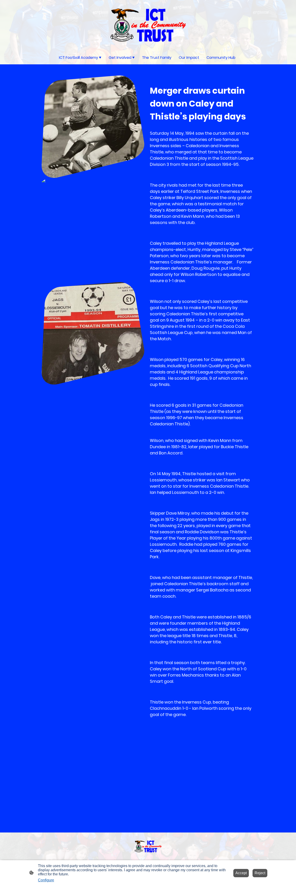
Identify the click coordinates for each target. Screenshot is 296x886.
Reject (260, 873)
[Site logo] (148, 25)
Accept (241, 873)
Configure (46, 880)
